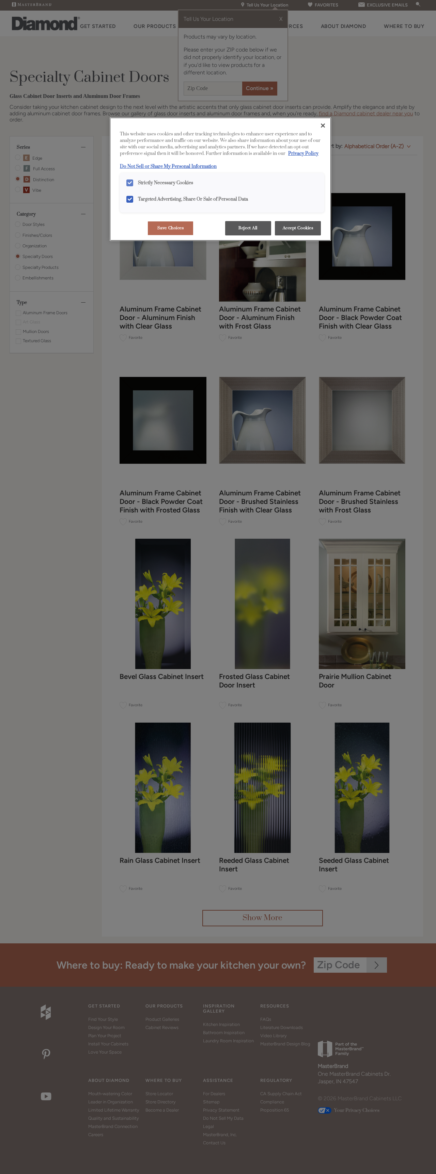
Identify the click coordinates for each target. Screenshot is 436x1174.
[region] (220, 179)
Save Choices (170, 228)
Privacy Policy (303, 153)
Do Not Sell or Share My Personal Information (168, 166)
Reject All (248, 228)
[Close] (322, 125)
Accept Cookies (298, 228)
